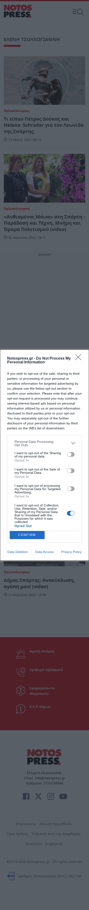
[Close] (79, 358)
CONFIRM (27, 535)
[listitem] (44, 443)
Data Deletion (17, 552)
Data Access (44, 552)
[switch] (71, 454)
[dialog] (44, 455)
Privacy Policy (71, 552)
